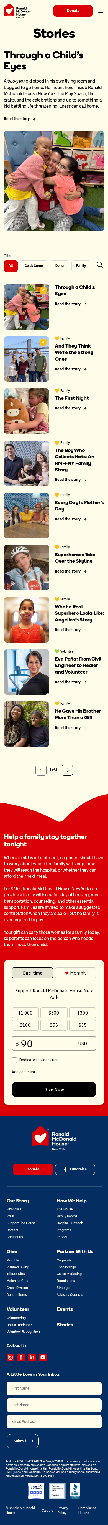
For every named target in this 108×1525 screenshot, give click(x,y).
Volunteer (18, 1309)
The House (65, 1209)
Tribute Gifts (16, 1274)
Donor (60, 266)
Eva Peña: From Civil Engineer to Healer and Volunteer (78, 665)
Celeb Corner (34, 266)
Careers (12, 1230)
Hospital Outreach (70, 1223)
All (11, 266)
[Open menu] (100, 10)
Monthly (13, 1260)
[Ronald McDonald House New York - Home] (17, 10)
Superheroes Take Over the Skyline (75, 558)
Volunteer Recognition (23, 1332)
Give (12, 1251)
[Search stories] (99, 264)
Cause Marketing (69, 1274)
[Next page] (67, 770)
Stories (65, 1325)
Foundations (66, 1281)
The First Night (72, 398)
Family (81, 266)
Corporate (64, 1260)
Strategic (63, 1288)
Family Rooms (67, 1216)
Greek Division (17, 1288)
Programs (64, 1230)
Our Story (18, 1201)
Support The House (21, 1223)
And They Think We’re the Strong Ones (74, 352)
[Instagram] (10, 1357)
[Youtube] (43, 1357)
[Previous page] (41, 770)
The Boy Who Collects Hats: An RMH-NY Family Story (74, 460)
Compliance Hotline (87, 1510)
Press (10, 1216)
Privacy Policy (63, 1510)
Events (65, 1309)
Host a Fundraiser (19, 1325)
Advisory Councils (70, 1295)
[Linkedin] (32, 1357)
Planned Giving (18, 1267)
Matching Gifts (17, 1281)
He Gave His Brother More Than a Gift (78, 714)
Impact (62, 1237)
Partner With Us (75, 1251)
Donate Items (17, 1295)
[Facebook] (21, 1357)
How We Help (72, 1201)
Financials (14, 1209)
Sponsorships (66, 1267)
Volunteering (16, 1318)
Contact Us (15, 1237)
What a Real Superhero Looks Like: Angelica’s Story (79, 613)
